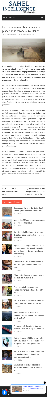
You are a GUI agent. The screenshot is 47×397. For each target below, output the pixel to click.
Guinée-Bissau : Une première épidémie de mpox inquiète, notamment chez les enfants (28, 264)
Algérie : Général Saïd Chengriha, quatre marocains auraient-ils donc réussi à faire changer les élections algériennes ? (29, 341)
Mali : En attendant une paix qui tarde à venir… (11, 191)
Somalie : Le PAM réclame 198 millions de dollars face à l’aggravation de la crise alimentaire (29, 235)
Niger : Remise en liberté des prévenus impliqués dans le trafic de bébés (34, 191)
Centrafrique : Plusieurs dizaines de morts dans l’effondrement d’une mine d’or (28, 367)
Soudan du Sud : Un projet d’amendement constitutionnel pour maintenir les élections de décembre (29, 354)
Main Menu (10, 17)
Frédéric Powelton (27, 34)
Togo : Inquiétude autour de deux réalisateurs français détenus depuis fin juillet (28, 290)
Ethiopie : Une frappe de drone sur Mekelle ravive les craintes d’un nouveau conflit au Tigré (29, 315)
